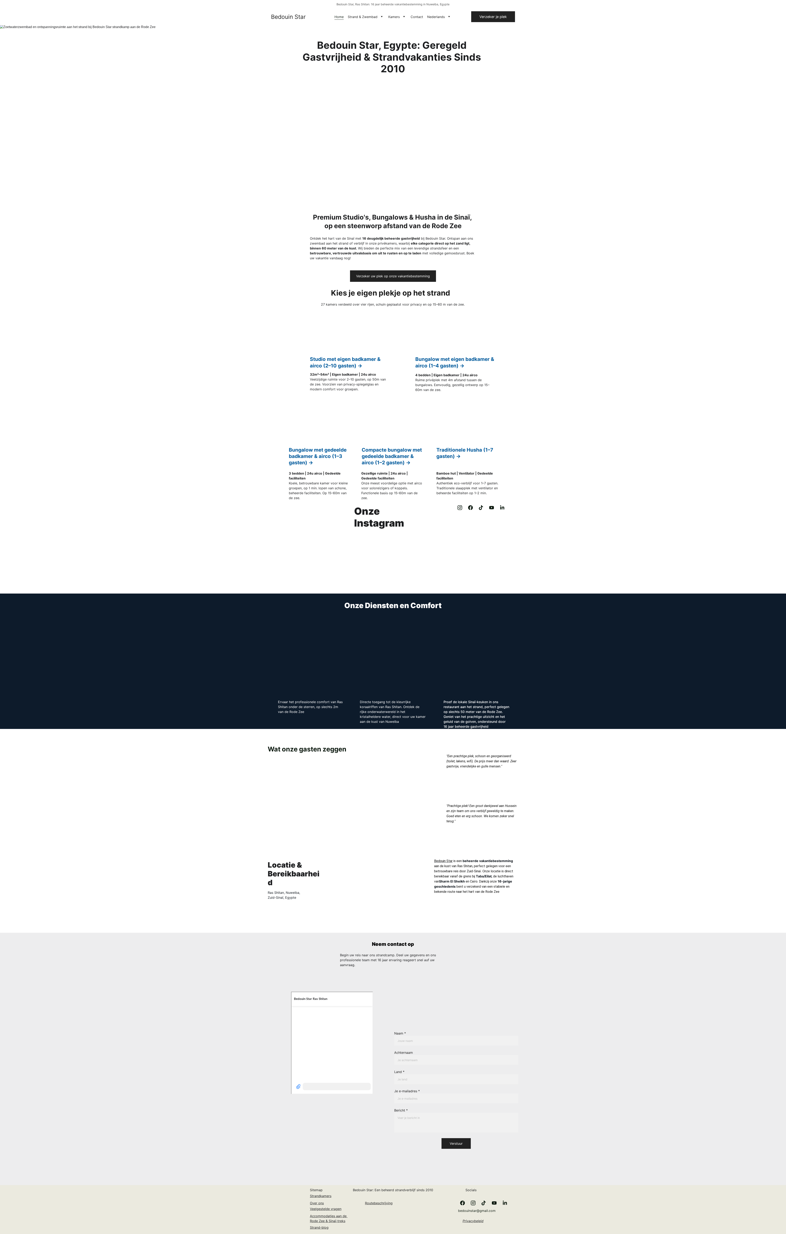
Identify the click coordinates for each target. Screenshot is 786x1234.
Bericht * (401, 1110)
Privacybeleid (473, 1221)
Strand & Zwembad (362, 17)
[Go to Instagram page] (459, 507)
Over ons (317, 1203)
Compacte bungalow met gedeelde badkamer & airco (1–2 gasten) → (392, 456)
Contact (417, 17)
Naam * (400, 1033)
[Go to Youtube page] (491, 507)
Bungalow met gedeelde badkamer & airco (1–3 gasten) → (318, 456)
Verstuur (456, 1143)
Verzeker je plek (493, 17)
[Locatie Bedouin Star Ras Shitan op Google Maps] (412, 1216)
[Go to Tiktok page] (481, 507)
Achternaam (403, 1052)
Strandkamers (320, 1196)
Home (339, 17)
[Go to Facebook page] (470, 507)
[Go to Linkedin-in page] (502, 507)
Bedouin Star (443, 861)
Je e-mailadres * (407, 1091)
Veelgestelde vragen (325, 1209)
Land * (399, 1072)
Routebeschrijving (379, 1203)
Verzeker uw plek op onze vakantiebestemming (393, 276)
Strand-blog (319, 1227)
